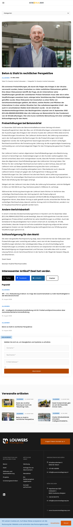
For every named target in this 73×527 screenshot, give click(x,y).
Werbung (26, 464)
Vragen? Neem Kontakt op (54, 441)
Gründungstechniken (10, 481)
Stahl (4, 468)
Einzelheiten (55, 523)
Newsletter (27, 473)
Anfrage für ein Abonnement (28, 469)
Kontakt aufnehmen (27, 486)
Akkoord (66, 523)
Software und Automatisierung (9, 472)
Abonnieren (36, 371)
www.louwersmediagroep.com (59, 510)
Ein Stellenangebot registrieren (28, 479)
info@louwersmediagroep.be (59, 501)
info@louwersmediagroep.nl (58, 472)
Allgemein (6, 78)
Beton (5, 464)
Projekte (6, 477)
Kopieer (52, 278)
